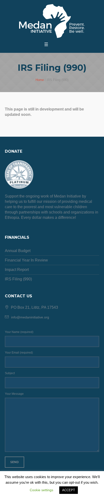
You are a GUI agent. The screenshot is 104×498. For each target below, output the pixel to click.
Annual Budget (17, 251)
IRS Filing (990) (18, 279)
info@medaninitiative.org (30, 317)
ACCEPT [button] (68, 490)
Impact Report (17, 270)
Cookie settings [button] (41, 490)
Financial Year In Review (26, 260)
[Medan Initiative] (52, 21)
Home (40, 80)
